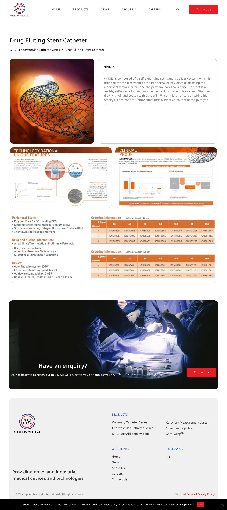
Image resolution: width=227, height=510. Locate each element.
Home (11, 50)
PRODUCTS (80, 9)
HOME (56, 9)
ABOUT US (128, 9)
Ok (200, 504)
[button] (178, 9)
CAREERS (154, 9)
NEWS (105, 9)
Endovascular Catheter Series (39, 50)
